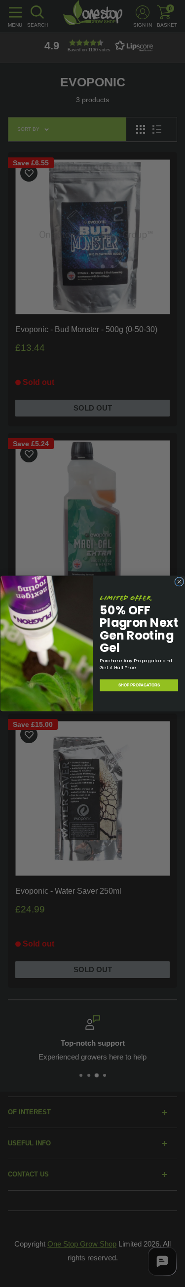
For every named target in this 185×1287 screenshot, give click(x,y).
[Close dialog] (179, 581)
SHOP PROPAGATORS (138, 685)
